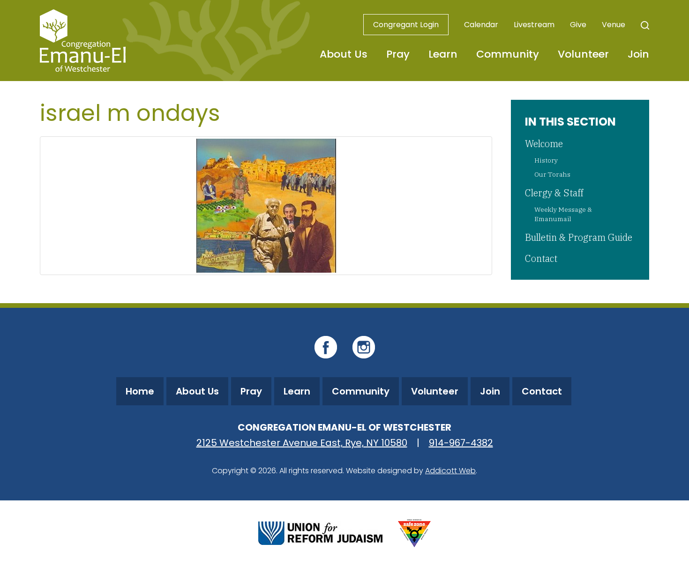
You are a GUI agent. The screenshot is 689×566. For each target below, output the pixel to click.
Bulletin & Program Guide (578, 237)
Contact (541, 258)
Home (140, 391)
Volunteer (583, 54)
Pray (398, 54)
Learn (442, 54)
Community (507, 54)
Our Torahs (552, 174)
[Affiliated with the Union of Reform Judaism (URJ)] (320, 532)
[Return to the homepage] (83, 40)
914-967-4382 (461, 442)
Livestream (534, 24)
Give (578, 24)
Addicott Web (450, 470)
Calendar (481, 24)
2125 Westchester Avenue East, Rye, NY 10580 (301, 442)
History (546, 160)
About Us (343, 54)
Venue (613, 24)
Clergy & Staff (554, 192)
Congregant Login (406, 24)
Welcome (544, 143)
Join (638, 54)
